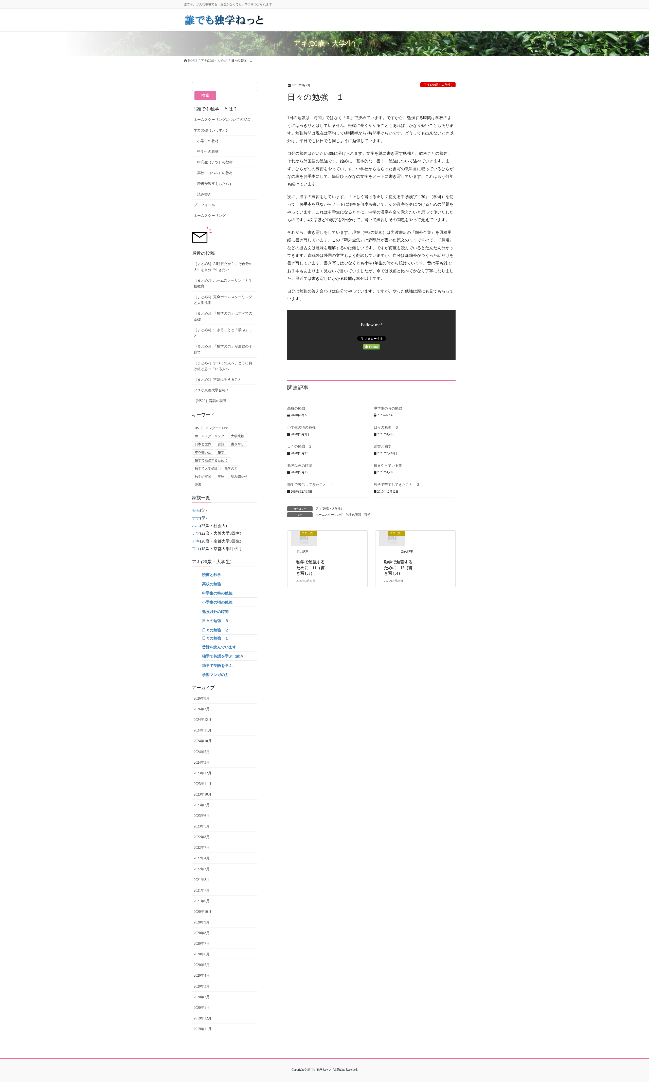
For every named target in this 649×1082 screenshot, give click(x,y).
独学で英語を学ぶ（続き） (225, 656)
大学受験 (237, 436)
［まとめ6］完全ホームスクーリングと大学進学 (223, 300)
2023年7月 (202, 805)
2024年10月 (202, 741)
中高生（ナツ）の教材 (215, 162)
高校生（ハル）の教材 (215, 173)
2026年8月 (202, 698)
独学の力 (231, 468)
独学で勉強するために (211, 460)
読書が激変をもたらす (215, 184)
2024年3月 (202, 762)
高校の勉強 (296, 408)
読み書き (204, 194)
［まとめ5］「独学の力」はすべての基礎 (223, 316)
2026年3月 (202, 709)
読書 (198, 485)
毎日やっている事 (388, 466)
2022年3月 (202, 869)
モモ (196, 510)
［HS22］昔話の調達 (210, 401)
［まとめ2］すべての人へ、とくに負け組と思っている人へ (223, 366)
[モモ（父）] (304, 538)
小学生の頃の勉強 (301, 427)
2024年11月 (202, 730)
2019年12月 (202, 1018)
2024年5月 (202, 752)
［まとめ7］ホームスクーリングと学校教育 (223, 283)
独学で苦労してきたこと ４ (310, 485)
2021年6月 (202, 901)
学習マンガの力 (215, 675)
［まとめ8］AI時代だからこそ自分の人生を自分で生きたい (223, 267)
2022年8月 (202, 837)
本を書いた (203, 452)
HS (197, 428)
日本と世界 (203, 444)
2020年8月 (202, 933)
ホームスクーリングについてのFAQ (222, 120)
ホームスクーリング (329, 514)
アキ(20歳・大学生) (438, 85)
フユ (196, 549)
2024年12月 (202, 720)
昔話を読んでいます (219, 647)
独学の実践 (353, 514)
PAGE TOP (630, 1045)
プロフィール (204, 205)
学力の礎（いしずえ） (211, 130)
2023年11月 (202, 784)
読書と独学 (382, 446)
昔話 (221, 444)
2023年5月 (202, 826)
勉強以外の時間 (299, 466)
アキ (196, 541)
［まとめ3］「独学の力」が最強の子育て (223, 349)
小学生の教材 (208, 141)
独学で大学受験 (206, 468)
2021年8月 (202, 880)
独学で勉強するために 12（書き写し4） (398, 567)
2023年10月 (202, 794)
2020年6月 (202, 954)
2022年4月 (202, 858)
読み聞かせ (239, 476)
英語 (221, 476)
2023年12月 (202, 773)
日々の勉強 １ (215, 638)
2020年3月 (202, 986)
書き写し (237, 444)
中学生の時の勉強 (388, 408)
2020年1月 (202, 1008)
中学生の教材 (208, 151)
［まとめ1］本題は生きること (218, 379)
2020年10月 (202, 912)
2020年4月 (202, 975)
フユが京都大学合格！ (211, 390)
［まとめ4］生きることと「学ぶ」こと (223, 333)
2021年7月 (202, 890)
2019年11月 (202, 1029)
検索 (205, 95)
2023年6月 (202, 816)
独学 (367, 514)
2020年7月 (202, 943)
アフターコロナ (216, 428)
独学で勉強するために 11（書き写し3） (310, 567)
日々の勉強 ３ (386, 427)
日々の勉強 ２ (299, 446)
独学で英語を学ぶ (217, 666)
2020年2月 (202, 997)
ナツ (196, 533)
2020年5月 (202, 965)
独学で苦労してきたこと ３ (397, 485)
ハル (196, 526)
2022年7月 (202, 847)
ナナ (196, 518)
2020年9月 (202, 922)
